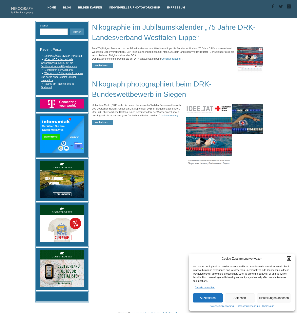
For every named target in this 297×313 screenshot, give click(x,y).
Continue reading (172, 58)
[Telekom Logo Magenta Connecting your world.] (62, 103)
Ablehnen (240, 297)
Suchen (44, 25)
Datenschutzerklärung (222, 306)
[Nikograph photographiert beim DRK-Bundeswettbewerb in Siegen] (247, 119)
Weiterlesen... (102, 65)
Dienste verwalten (205, 287)
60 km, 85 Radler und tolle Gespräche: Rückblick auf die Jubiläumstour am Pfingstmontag (59, 63)
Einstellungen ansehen (274, 297)
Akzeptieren (208, 297)
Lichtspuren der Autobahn (58, 70)
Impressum (268, 306)
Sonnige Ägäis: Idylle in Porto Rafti (63, 56)
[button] (289, 259)
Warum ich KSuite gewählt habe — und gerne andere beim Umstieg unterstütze (62, 77)
